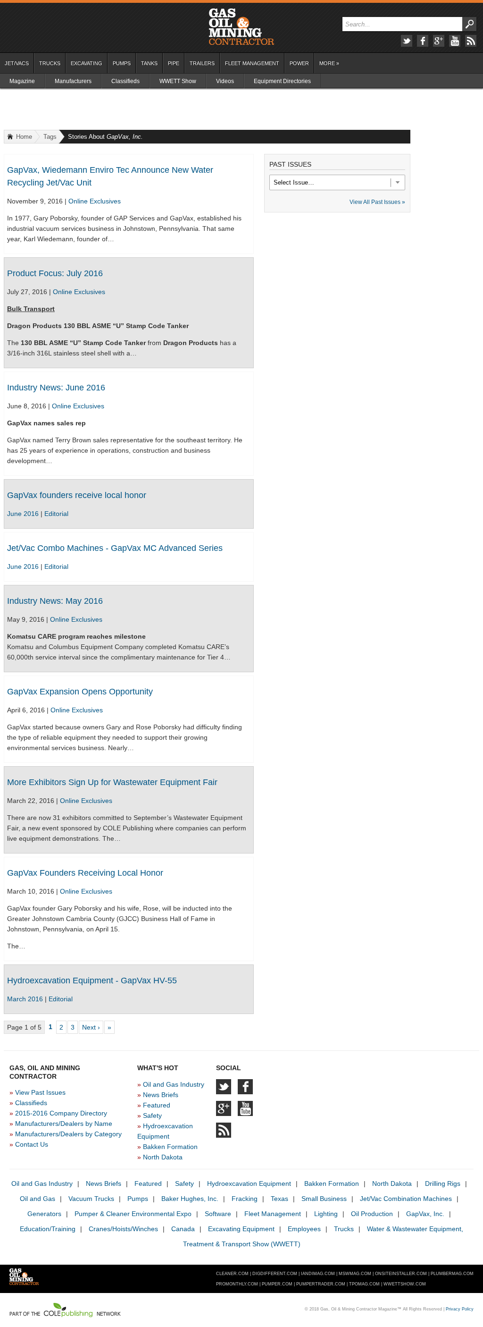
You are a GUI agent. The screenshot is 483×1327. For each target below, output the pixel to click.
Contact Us (31, 1144)
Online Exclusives (94, 201)
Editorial (56, 513)
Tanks (149, 63)
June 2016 (24, 513)
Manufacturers (73, 81)
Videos (225, 81)
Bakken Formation (170, 1146)
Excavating (86, 63)
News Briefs (160, 1095)
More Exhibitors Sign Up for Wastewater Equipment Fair (112, 782)
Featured (156, 1105)
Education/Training (47, 1229)
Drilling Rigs (442, 1183)
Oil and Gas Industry (173, 1084)
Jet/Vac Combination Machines (406, 1198)
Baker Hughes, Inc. (189, 1198)
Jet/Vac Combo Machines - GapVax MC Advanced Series (115, 548)
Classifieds (125, 81)
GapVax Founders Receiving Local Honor (85, 873)
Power (299, 63)
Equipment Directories (282, 81)
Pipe (173, 63)
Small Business (324, 1198)
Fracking (245, 1198)
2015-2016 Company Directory (61, 1113)
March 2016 (26, 999)
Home (24, 136)
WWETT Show (177, 81)
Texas (279, 1198)
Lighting (326, 1213)
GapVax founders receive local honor (76, 495)
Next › (91, 1027)
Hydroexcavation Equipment (249, 1183)
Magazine (22, 81)
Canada (183, 1229)
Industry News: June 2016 (56, 387)
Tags (50, 136)
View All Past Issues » (377, 202)
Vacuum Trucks (91, 1198)
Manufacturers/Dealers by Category (68, 1134)
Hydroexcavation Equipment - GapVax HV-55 (92, 980)
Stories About (105, 136)
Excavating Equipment (241, 1229)
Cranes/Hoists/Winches (123, 1229)
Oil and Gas (37, 1198)
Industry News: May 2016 (55, 601)
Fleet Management (252, 63)
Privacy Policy (460, 1309)
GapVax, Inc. (425, 1213)
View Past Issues (40, 1092)
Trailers (202, 63)
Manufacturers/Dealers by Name (63, 1123)
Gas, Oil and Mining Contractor (241, 26)
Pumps (122, 63)
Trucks (49, 63)
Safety (152, 1115)
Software (218, 1213)
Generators (44, 1213)
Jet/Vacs (17, 63)
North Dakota (163, 1157)
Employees (304, 1229)
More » (329, 63)
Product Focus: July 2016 (55, 273)
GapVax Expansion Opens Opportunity (80, 691)
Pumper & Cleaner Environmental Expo (133, 1213)
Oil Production (372, 1213)
